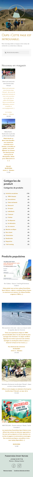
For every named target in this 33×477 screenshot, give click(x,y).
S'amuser (10, 214)
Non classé (9, 232)
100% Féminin (12, 196)
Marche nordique (11, 229)
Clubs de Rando (12, 202)
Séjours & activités (9, 24)
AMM (24, 22)
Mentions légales (7, 470)
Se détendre (11, 223)
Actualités (24, 24)
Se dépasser (11, 220)
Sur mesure (11, 226)
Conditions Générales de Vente (22, 470)
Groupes (10, 208)
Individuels (11, 211)
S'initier (10, 217)
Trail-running (10, 244)
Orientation (9, 235)
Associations (11, 199)
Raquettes (9, 241)
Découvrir (11, 205)
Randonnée (9, 238)
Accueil (9, 22)
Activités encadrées (12, 193)
